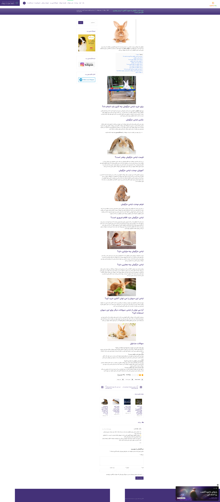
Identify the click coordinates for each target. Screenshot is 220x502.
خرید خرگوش (139, 111)
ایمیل (127, 467)
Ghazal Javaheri (137, 379)
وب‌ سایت (112, 467)
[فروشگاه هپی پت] (86, 42)
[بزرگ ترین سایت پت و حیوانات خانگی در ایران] (213, 4)
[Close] (218, 485)
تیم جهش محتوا (125, 498)
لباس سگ (129, 320)
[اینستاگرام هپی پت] (86, 64)
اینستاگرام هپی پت (118, 132)
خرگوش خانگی (126, 48)
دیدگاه (142, 454)
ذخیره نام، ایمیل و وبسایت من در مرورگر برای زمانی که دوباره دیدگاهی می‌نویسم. (124, 474)
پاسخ (140, 442)
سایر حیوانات (119, 379)
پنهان (138, 54)
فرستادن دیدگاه (139, 478)
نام (143, 467)
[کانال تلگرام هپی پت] (86, 80)
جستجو (80, 22)
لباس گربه (122, 320)
